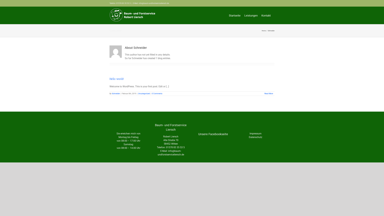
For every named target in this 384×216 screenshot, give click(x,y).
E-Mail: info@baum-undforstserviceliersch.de (151, 3)
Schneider (116, 94)
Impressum (255, 133)
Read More (268, 94)
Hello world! (117, 79)
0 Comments (157, 94)
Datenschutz (255, 137)
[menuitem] (235, 15)
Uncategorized (144, 94)
